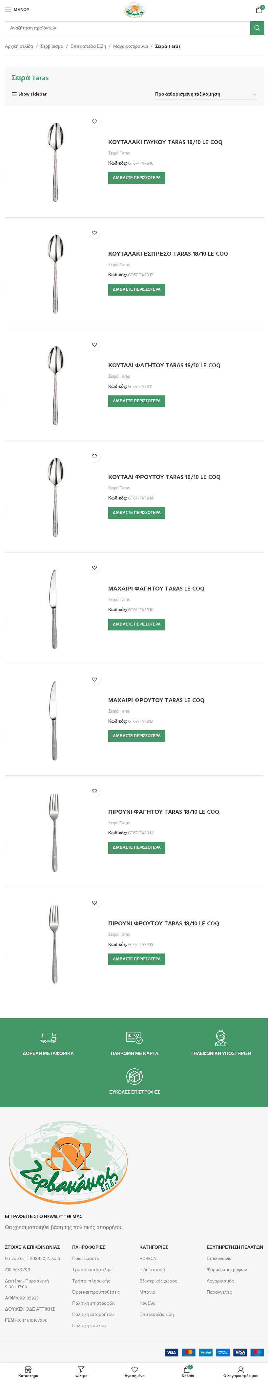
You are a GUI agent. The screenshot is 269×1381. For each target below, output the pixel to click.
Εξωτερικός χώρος (158, 1281)
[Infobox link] (48, 1043)
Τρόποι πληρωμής (91, 1281)
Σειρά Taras (119, 153)
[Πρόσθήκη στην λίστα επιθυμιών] (94, 121)
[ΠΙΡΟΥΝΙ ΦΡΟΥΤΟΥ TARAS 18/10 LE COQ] (54, 943)
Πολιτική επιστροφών (93, 1303)
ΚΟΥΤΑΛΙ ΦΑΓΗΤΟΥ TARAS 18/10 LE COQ (164, 366)
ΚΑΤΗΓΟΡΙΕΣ (153, 1247)
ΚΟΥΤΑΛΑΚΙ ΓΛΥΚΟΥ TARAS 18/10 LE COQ (165, 142)
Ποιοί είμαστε (85, 1259)
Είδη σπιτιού (152, 1270)
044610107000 (26, 1320)
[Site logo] (134, 10)
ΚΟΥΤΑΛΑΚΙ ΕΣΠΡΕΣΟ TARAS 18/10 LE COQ (168, 254)
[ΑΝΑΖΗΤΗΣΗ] (257, 28)
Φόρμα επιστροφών (227, 1270)
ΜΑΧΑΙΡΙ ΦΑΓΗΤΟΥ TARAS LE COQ (156, 589)
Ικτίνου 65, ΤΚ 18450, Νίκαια (32, 1259)
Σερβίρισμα (51, 46)
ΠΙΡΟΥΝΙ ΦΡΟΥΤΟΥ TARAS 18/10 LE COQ (163, 924)
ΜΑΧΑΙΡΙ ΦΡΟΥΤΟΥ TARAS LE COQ (156, 700)
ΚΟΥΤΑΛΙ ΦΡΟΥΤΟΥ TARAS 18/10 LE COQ (164, 477)
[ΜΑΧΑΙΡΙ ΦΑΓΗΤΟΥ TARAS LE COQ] (54, 608)
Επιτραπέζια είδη (156, 1314)
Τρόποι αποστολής (92, 1270)
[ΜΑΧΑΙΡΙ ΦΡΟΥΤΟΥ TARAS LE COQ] (54, 720)
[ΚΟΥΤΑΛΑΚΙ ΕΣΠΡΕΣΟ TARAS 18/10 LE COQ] (54, 273)
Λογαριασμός (220, 1281)
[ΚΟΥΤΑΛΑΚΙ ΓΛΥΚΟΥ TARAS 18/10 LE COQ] (54, 162)
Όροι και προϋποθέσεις (96, 1292)
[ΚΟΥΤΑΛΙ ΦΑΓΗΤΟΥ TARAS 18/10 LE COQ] (54, 385)
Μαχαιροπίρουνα (130, 46)
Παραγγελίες (219, 1292)
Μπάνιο (147, 1292)
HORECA (147, 1259)
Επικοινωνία (219, 1259)
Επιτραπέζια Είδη (88, 46)
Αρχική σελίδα (19, 46)
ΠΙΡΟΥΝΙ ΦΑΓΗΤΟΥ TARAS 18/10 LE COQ (163, 812)
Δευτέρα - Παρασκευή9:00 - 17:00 (27, 1284)
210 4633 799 (17, 1270)
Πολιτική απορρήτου (93, 1314)
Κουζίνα (147, 1303)
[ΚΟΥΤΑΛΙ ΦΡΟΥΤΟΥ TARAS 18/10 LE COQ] (54, 496)
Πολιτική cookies (89, 1326)
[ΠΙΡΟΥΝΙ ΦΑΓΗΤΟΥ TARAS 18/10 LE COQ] (54, 831)
